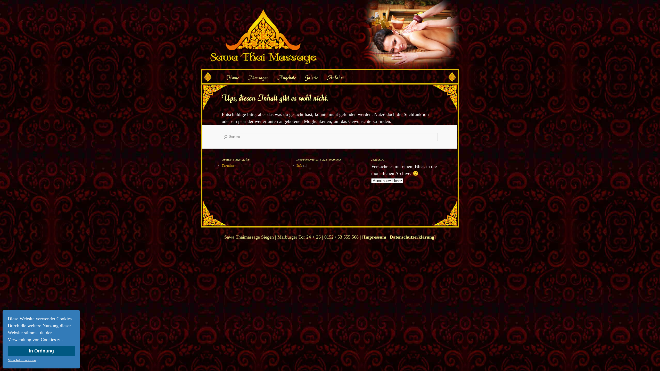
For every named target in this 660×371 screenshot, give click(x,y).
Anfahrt (335, 77)
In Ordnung (41, 350)
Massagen (258, 77)
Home (232, 77)
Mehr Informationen (22, 360)
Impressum (375, 237)
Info (299, 165)
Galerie (311, 77)
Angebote (286, 77)
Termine (228, 165)
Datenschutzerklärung (412, 237)
